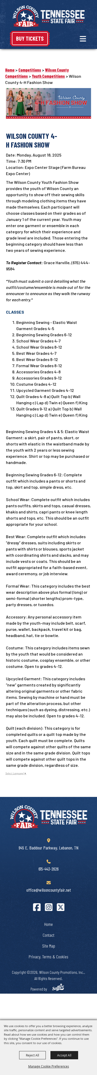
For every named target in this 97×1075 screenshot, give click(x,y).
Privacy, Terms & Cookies (48, 956)
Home (9, 69)
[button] (82, 38)
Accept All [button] (64, 1055)
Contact (48, 935)
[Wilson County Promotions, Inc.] (48, 16)
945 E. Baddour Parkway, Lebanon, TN (48, 847)
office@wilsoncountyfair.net (48, 890)
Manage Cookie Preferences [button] (48, 1066)
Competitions (29, 69)
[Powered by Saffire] (58, 988)
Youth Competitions (48, 76)
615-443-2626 (49, 869)
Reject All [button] (32, 1055)
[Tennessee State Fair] (48, 817)
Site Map (48, 946)
